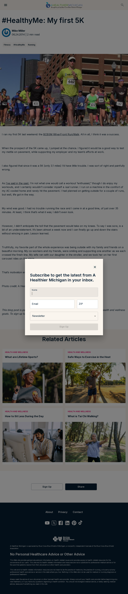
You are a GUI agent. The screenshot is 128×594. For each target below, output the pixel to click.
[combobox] (64, 316)
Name (34, 290)
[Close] (95, 267)
